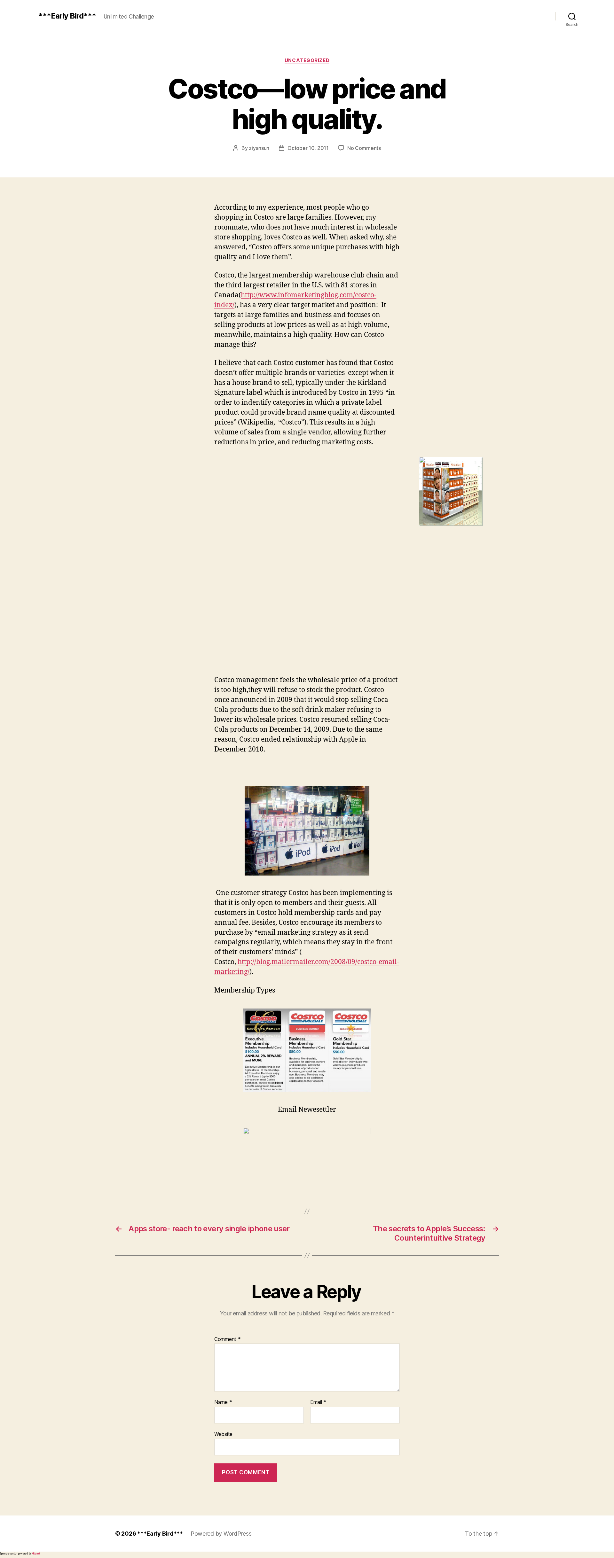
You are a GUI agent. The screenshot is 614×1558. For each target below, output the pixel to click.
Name (223, 1402)
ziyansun (259, 148)
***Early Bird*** (67, 16)
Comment (227, 1339)
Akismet (36, 1553)
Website (223, 1434)
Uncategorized (307, 60)
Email (318, 1402)
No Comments (364, 148)
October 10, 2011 (308, 148)
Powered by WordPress (221, 1533)
